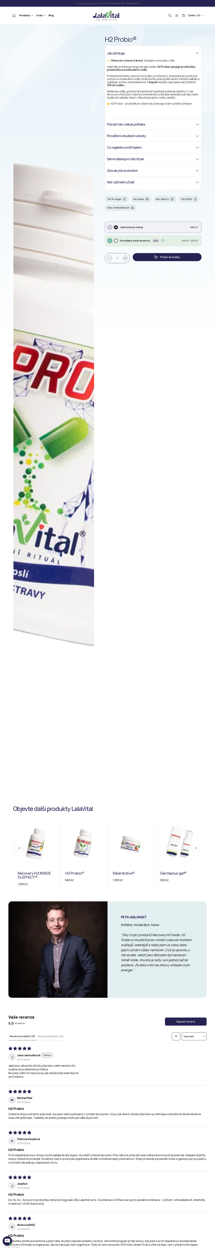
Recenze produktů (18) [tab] (22, 1036)
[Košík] (183, 16)
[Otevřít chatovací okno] (7, 1241)
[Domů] (14, 15)
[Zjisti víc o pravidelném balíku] (162, 240)
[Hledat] (170, 16)
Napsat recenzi (185, 1021)
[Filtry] (176, 1036)
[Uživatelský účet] (177, 16)
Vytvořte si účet (88, 3)
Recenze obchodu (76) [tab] (50, 1036)
